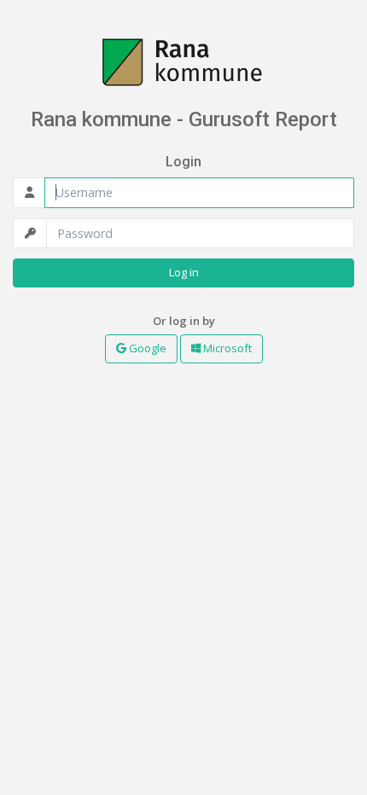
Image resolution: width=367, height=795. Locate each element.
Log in (184, 272)
